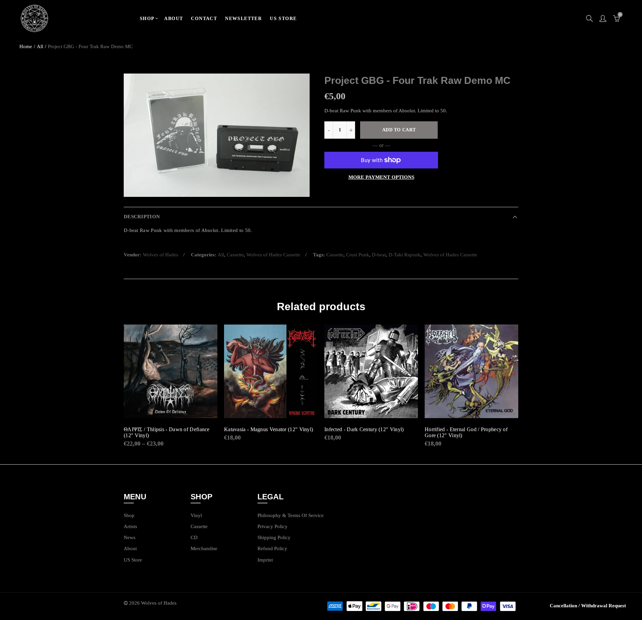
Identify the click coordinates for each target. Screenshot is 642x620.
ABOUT (173, 18)
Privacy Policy (272, 526)
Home (25, 46)
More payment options (381, 177)
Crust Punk (357, 254)
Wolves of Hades (160, 254)
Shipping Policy (274, 537)
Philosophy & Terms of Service (290, 515)
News (129, 537)
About (130, 548)
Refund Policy (272, 548)
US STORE (283, 18)
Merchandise (204, 548)
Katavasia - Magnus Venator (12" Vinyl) (268, 429)
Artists (130, 526)
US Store (133, 560)
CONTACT (204, 18)
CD (194, 537)
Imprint (265, 560)
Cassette (235, 254)
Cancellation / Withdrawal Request (588, 605)
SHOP (147, 18)
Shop (129, 515)
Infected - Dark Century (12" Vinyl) (364, 429)
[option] (217, 135)
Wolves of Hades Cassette (273, 254)
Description (142, 216)
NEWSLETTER (243, 18)
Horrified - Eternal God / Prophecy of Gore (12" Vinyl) (466, 432)
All (40, 46)
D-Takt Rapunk (405, 254)
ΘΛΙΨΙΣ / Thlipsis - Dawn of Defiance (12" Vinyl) (167, 432)
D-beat (379, 254)
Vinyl (196, 515)
